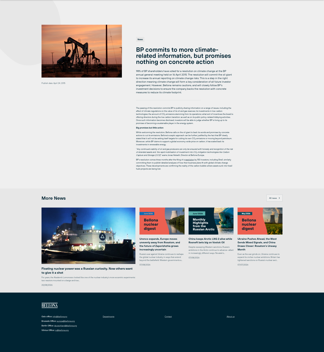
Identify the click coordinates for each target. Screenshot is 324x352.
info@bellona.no (60, 316)
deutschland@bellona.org (65, 326)
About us (231, 316)
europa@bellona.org (66, 321)
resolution (189, 160)
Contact (168, 316)
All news (273, 198)
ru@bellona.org (62, 330)
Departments (108, 316)
